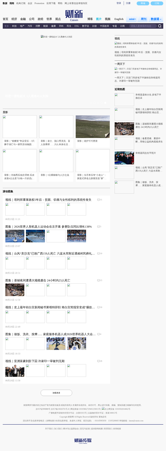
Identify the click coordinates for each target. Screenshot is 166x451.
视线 (117, 38)
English (118, 19)
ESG (77, 26)
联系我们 (108, 429)
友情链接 (117, 429)
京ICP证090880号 (43, 409)
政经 (40, 19)
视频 (107, 19)
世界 (49, 19)
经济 (14, 19)
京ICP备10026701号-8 (60, 409)
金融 (23, 19)
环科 (61, 26)
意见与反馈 (85, 429)
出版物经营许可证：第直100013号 (102, 413)
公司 (32, 19)
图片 (99, 19)
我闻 (12, 3)
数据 (5, 3)
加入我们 (58, 429)
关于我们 (49, 429)
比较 (94, 26)
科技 (14, 26)
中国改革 (104, 26)
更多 (6, 26)
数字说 (85, 26)
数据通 (155, 19)
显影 (5, 112)
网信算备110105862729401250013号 (86, 409)
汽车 (30, 26)
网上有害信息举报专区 (76, 3)
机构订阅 (20, 3)
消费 (38, 26)
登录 (119, 3)
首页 (5, 19)
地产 (22, 26)
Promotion (39, 3)
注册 (128, 3)
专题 (114, 26)
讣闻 (122, 26)
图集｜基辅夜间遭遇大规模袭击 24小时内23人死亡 (37, 96)
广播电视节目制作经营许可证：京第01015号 (68, 413)
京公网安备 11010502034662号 (117, 409)
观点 (58, 19)
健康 (53, 26)
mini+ (132, 19)
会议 (30, 3)
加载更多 (56, 393)
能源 (45, 26)
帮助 (60, 3)
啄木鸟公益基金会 (71, 429)
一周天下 (120, 64)
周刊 (143, 19)
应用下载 (51, 3)
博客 (90, 19)
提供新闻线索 (97, 429)
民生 (69, 26)
